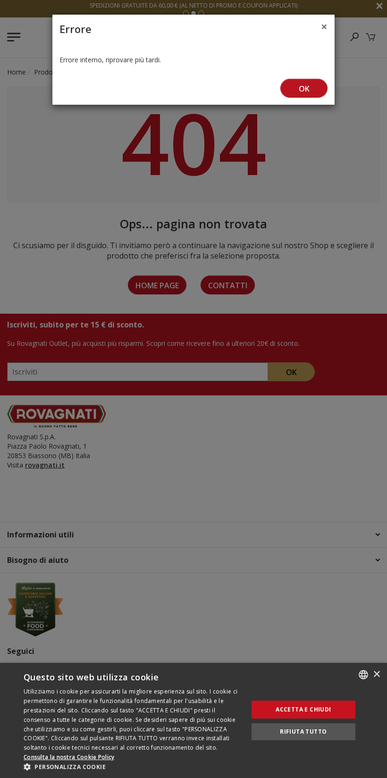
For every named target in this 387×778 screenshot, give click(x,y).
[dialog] (193, 720)
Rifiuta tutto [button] (303, 732)
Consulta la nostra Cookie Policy (69, 757)
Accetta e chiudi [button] (303, 709)
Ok (304, 89)
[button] (133, 766)
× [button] (376, 674)
